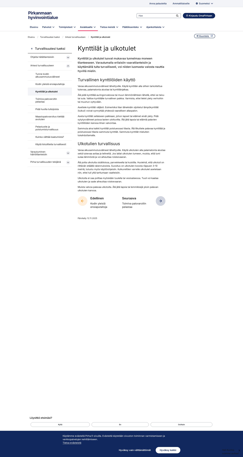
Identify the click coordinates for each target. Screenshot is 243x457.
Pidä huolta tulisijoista (47, 109)
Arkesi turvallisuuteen (75, 37)
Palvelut (47, 27)
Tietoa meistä (108, 27)
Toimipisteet (66, 27)
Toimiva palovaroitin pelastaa (46, 100)
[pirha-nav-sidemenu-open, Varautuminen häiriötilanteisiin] (68, 153)
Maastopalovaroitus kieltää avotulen (49, 118)
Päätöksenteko (130, 27)
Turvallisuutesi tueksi (50, 37)
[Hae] (177, 15)
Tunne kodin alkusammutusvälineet (47, 75)
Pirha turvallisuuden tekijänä (45, 162)
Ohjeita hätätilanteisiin (42, 57)
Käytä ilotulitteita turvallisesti (50, 144)
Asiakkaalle (86, 27)
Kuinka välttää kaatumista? (49, 137)
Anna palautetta (158, 3)
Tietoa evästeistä (72, 442)
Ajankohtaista (154, 27)
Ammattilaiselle (181, 3)
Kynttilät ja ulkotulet (46, 91)
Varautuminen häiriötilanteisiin (38, 153)
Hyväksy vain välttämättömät (135, 450)
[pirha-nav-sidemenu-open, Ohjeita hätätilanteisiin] (68, 57)
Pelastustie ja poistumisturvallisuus (46, 128)
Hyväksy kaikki (168, 450)
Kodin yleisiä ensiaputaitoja (50, 84)
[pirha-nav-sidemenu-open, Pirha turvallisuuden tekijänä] (68, 162)
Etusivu (34, 27)
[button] (60, 424)
